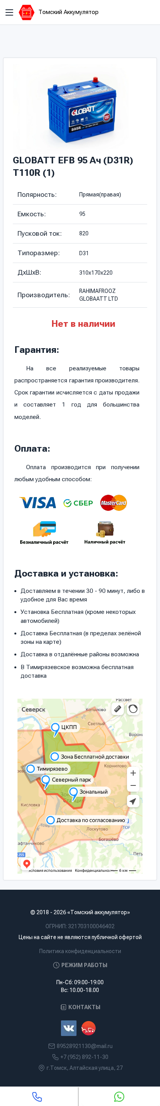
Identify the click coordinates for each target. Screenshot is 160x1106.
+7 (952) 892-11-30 (84, 1057)
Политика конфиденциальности (80, 951)
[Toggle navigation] (9, 12)
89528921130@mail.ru (85, 1046)
